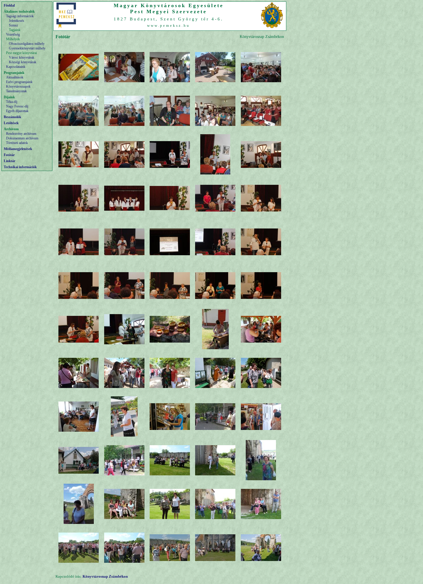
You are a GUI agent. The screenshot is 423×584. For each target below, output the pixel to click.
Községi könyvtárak (22, 62)
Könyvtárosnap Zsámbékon (105, 576)
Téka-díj (11, 102)
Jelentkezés (16, 21)
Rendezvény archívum (21, 134)
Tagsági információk (20, 16)
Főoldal (9, 5)
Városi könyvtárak (21, 57)
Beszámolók (12, 117)
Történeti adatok (17, 143)
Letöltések (11, 123)
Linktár (9, 161)
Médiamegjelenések (18, 149)
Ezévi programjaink (19, 82)
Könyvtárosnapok (18, 86)
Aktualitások (14, 77)
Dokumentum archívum (22, 138)
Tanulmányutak (16, 91)
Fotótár (9, 155)
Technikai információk (20, 167)
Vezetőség (13, 34)
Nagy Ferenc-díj (17, 106)
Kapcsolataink (15, 67)
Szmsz (13, 25)
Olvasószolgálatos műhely (27, 44)
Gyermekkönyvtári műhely (27, 48)
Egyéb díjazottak (17, 111)
